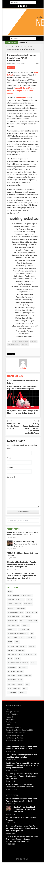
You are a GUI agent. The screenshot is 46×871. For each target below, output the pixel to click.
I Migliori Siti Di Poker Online (24, 226)
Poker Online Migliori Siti (24, 336)
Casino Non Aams (24, 329)
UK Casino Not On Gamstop (24, 252)
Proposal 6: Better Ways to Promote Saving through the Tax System (20, 90)
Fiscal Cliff (12, 629)
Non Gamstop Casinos (24, 229)
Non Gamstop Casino (24, 273)
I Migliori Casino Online (24, 289)
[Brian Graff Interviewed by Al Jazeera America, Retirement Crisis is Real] (10, 543)
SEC (27, 684)
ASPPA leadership (23, 341)
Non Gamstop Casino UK (24, 247)
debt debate (12, 621)
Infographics (10, 719)
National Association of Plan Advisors (22, 654)
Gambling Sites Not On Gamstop (24, 239)
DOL (21, 621)
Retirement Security (14, 344)
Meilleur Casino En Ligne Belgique (24, 224)
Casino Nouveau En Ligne (24, 315)
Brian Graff (33, 341)
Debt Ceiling (26, 616)
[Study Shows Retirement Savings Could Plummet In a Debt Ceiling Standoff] (23, 399)
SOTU (24, 688)
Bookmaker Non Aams (24, 297)
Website (10, 468)
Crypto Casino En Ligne (24, 331)
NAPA (17, 642)
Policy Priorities (12, 714)
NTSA (10, 659)
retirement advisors (15, 671)
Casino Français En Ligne (24, 321)
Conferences (11, 722)
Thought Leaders (12, 712)
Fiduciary (25, 625)
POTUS (33, 663)
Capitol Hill (15, 47)
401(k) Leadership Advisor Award (19, 595)
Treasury (22, 692)
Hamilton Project (22, 98)
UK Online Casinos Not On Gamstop (24, 237)
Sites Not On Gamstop (24, 250)
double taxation (31, 621)
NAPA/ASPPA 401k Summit (17, 646)
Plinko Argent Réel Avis (24, 302)
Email (9, 458)
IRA (32, 633)
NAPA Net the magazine (16, 650)
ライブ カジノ (24, 305)
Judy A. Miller (18, 637)
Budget (10, 608)
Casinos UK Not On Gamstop (24, 260)
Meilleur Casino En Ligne (24, 300)
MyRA (10, 642)
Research (9, 717)
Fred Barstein (24, 629)
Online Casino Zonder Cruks (24, 276)
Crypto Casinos (24, 292)
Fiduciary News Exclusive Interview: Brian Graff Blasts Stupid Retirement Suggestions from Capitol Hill (21, 575)
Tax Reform (25, 344)
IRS (9, 637)
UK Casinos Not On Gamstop (24, 232)
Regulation (12, 667)
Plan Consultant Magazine (18, 663)
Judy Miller (31, 637)
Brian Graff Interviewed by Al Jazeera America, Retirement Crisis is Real (25, 544)
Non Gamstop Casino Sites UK (24, 279)
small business (14, 688)
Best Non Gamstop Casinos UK (24, 245)
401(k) (14, 341)
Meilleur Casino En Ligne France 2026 (24, 326)
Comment (11, 477)
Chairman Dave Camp (15, 612)
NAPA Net (32, 646)
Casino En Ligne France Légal (24, 307)
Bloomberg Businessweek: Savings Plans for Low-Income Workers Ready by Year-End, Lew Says (22, 776)
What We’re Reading (13, 727)
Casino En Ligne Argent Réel (24, 313)
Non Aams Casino (24, 284)
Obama (17, 659)
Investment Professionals (18, 633)
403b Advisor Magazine (16, 600)
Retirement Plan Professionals (19, 675)
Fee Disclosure (13, 625)
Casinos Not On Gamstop (24, 234)
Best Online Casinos (24, 263)
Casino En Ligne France (24, 294)
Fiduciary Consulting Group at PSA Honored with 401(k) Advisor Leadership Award (31, 428)
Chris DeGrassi (31, 612)
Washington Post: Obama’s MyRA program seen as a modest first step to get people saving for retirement (22, 765)
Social (8, 725)
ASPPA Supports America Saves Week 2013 (13, 426)
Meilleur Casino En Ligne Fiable (24, 271)
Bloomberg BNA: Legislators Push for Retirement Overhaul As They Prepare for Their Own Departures (22, 564)
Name (9, 449)
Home (8, 47)
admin (23, 63)
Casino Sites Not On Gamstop (24, 268)
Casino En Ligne (24, 334)
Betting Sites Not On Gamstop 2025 (19, 730)
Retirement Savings (15, 680)
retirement (23, 667)
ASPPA (29, 600)
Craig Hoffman (13, 616)
